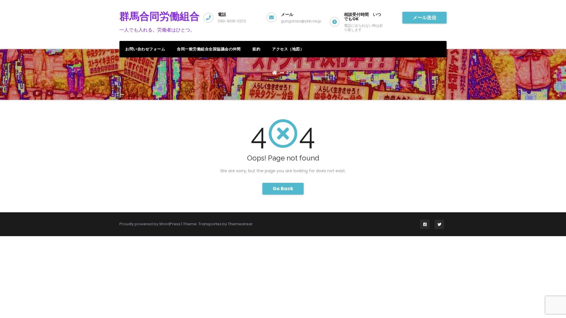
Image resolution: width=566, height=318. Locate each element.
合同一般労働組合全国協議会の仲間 (209, 49)
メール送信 (424, 17)
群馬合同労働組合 (159, 16)
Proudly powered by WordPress (150, 224)
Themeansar (240, 224)
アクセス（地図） (288, 49)
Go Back (283, 188)
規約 (256, 49)
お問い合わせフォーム (145, 49)
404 (290, 72)
